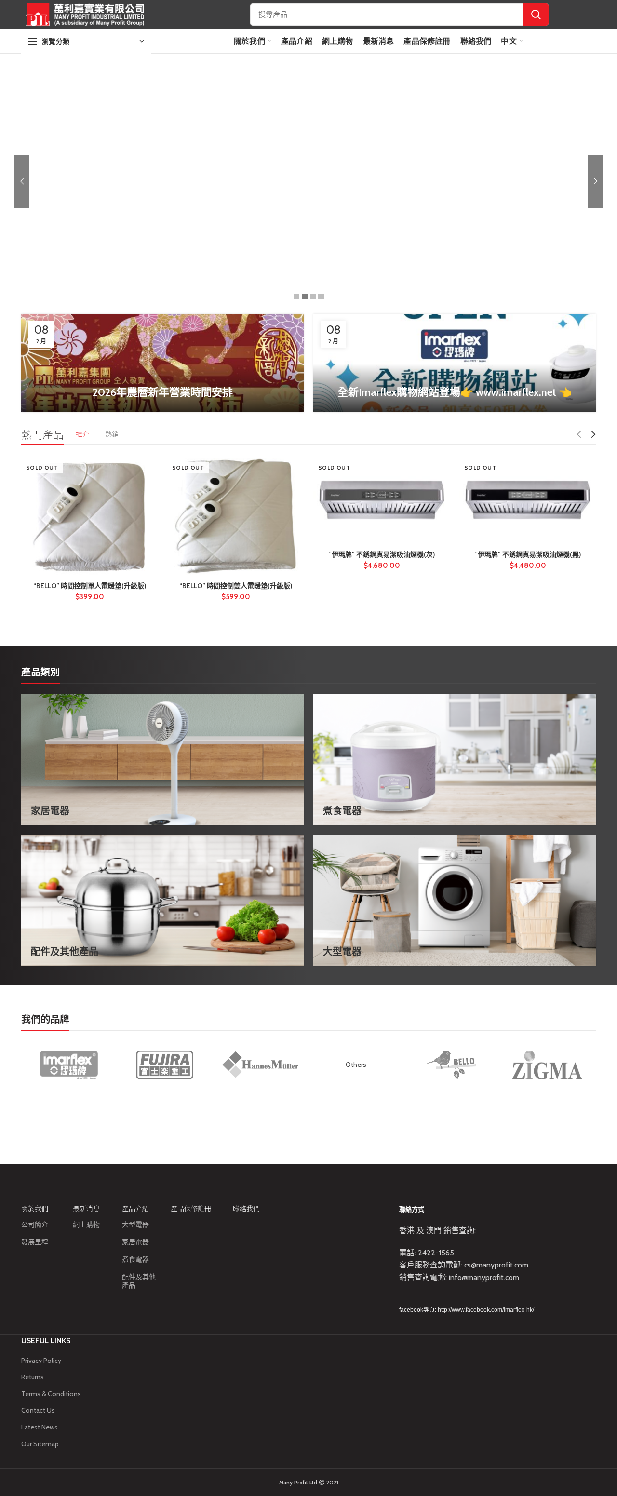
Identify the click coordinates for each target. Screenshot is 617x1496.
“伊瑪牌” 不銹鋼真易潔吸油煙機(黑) (528, 554)
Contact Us (38, 1410)
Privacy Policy (41, 1360)
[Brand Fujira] (164, 1065)
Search (536, 14)
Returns (32, 1377)
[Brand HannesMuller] (260, 1065)
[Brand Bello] (451, 1065)
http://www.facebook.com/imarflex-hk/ (486, 1310)
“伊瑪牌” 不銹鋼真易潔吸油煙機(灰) (382, 554)
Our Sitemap (40, 1444)
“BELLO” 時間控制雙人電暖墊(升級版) (235, 585)
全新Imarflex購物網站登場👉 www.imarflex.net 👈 (454, 392)
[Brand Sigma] (547, 1065)
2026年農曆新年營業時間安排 (163, 392)
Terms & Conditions (51, 1393)
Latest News (39, 1427)
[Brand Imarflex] (69, 1065)
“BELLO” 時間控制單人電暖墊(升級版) (89, 585)
